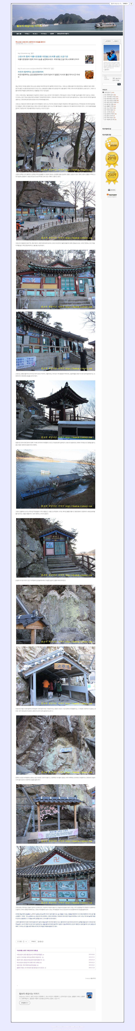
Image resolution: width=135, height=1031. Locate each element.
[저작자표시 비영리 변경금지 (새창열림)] (40, 941)
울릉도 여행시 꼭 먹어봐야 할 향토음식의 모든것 (30, 968)
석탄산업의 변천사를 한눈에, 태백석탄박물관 (29, 954)
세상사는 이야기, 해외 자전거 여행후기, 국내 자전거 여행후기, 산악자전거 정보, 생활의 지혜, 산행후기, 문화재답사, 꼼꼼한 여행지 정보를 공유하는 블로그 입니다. (52, 997)
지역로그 (27, 33)
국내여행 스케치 (19, 43)
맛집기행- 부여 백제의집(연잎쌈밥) (26, 965)
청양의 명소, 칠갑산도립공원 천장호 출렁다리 (29, 960)
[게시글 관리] (26, 941)
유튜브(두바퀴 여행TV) (63, 33)
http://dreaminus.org (24, 53)
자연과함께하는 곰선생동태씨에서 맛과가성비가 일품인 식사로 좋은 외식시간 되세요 (49, 76)
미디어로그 (44, 33)
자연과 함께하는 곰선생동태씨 (31, 72)
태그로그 (35, 33)
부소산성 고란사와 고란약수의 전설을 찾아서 (30, 42)
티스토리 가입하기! (111, 196)
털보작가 (55, 1029)
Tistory (80, 1029)
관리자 (77, 1026)
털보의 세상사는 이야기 (29, 25)
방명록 (52, 33)
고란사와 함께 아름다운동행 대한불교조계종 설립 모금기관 (43, 56)
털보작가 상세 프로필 (117, 79)
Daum (69, 1029)
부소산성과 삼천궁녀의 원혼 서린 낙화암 (28, 962)
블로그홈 (19, 33)
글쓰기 (82, 1026)
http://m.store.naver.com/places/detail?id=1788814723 (34, 68)
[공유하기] (23, 941)
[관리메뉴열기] (131, 3)
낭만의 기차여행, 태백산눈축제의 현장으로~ (29, 957)
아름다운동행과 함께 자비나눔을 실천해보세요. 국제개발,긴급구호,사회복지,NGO (48, 59)
